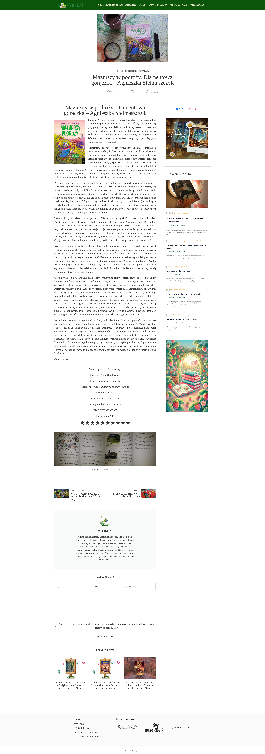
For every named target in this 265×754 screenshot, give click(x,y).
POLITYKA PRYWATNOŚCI (87, 736)
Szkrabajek (114, 91)
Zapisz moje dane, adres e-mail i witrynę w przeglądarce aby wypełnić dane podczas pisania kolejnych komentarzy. (106, 626)
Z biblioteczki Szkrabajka (117, 5)
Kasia (170, 274)
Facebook (94, 470)
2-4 (168, 213)
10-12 (168, 241)
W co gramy (178, 5)
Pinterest (115, 470)
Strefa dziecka (184, 266)
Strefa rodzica (175, 241)
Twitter (104, 470)
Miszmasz (197, 5)
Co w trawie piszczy (153, 5)
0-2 (168, 289)
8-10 (121, 71)
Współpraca (184, 241)
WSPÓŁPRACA (81, 728)
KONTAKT (78, 723)
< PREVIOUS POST (77, 491)
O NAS (76, 719)
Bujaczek (171, 322)
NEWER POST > (134, 491)
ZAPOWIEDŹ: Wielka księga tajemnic (179, 271)
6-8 (117, 71)
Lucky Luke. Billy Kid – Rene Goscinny (126, 495)
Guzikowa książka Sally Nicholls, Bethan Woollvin (184, 294)
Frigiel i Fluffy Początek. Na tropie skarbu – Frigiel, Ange (85, 496)
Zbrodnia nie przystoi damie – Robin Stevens (182, 319)
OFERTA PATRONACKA (85, 732)
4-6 (171, 213)
